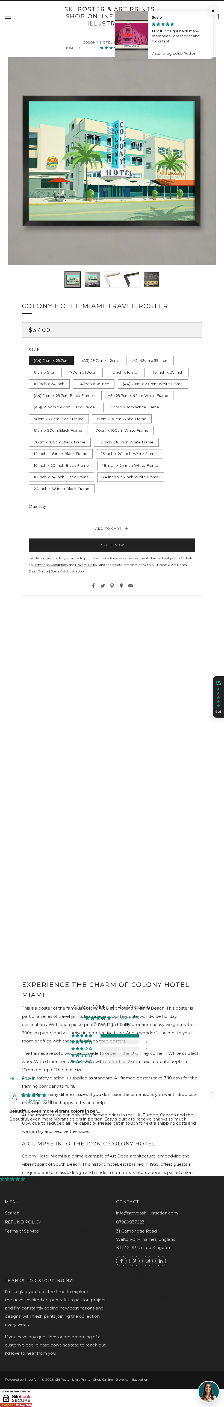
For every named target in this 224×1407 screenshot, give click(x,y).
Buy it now (112, 545)
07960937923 (130, 1222)
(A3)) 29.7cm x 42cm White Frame (137, 395)
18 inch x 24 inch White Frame (130, 465)
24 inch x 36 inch (93, 384)
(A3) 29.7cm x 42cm (100, 360)
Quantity (37, 506)
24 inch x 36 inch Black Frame (61, 488)
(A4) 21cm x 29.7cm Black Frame (63, 395)
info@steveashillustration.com (147, 1213)
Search (12, 1213)
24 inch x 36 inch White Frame (130, 477)
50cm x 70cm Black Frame (59, 419)
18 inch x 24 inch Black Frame (61, 477)
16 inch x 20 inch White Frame (129, 453)
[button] (112, 48)
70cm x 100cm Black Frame (60, 442)
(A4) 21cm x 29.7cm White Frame (153, 384)
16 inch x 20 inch (168, 372)
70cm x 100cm (84, 372)
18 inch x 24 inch (49, 384)
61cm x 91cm (45, 372)
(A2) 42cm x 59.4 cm (150, 360)
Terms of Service (22, 1231)
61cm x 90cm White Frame (121, 419)
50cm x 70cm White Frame (133, 407)
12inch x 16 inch (125, 372)
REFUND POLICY (23, 1222)
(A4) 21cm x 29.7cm (51, 360)
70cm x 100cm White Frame (122, 430)
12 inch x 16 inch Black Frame (60, 453)
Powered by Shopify (21, 1379)
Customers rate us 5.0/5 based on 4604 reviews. (78, 1179)
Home (70, 48)
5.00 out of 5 (126, 1018)
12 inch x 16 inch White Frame (126, 442)
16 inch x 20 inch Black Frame (61, 465)
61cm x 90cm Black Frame (58, 430)
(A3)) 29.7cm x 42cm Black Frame (64, 407)
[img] (33, 1095)
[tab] (72, 279)
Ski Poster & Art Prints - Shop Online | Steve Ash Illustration (112, 16)
